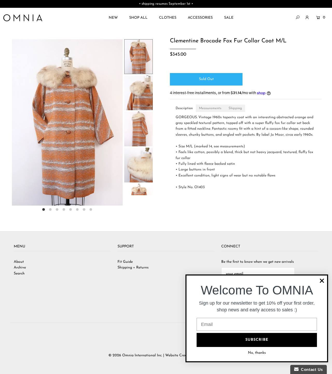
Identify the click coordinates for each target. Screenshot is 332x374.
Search (19, 273)
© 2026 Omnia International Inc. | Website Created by (153, 355)
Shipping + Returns (133, 268)
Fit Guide (125, 262)
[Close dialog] (322, 281)
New (113, 18)
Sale (228, 18)
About (19, 262)
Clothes (167, 18)
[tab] (184, 108)
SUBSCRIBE (256, 340)
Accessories (200, 18)
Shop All (138, 18)
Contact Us (311, 369)
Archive (20, 268)
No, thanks (257, 353)
